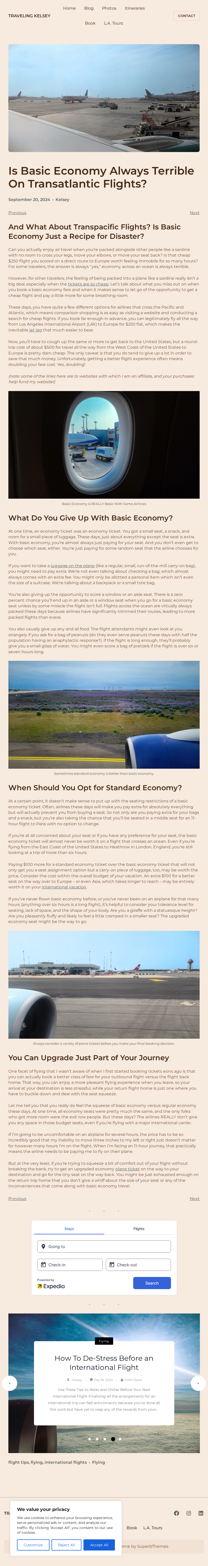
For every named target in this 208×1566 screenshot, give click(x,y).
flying (37, 1462)
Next (195, 212)
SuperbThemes (152, 1546)
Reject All (66, 1545)
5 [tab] (121, 1439)
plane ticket (127, 1169)
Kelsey (62, 199)
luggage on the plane (73, 565)
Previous (17, 212)
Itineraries (104, 1341)
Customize (33, 1545)
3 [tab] (104, 1439)
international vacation (64, 887)
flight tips (18, 1462)
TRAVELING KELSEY (29, 15)
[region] (66, 1528)
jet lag (35, 330)
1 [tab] (89, 1439)
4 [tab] (112, 1439)
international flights (66, 1462)
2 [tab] (97, 1439)
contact (186, 16)
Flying (98, 1462)
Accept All (99, 1545)
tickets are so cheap (88, 284)
